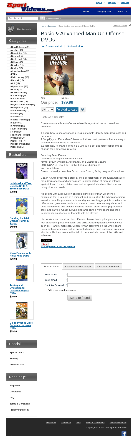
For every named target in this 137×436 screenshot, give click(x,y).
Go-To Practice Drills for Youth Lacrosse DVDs (21, 325)
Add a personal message (61, 290)
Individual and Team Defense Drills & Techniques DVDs (21, 186)
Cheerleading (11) (20, 71)
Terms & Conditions (20, 404)
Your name (51, 274)
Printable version (120, 26)
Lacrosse (52, 26)
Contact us (15, 391)
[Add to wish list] (83, 110)
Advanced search (53, 18)
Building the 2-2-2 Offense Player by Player (19, 221)
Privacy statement (19, 410)
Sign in (99, 2)
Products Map (17, 364)
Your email (51, 279)
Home (43, 26)
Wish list (125, 2)
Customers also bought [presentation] (78, 266)
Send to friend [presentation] (51, 266)
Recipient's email (54, 285)
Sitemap (14, 358)
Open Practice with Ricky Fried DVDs (20, 254)
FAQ (12, 398)
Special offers (17, 352)
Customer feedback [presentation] (108, 266)
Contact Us (122, 11)
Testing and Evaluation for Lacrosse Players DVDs (19, 289)
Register (112, 2)
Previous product (52, 46)
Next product (75, 46)
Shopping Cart (104, 11)
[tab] (51, 266)
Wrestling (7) (17, 147)
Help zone (15, 385)
